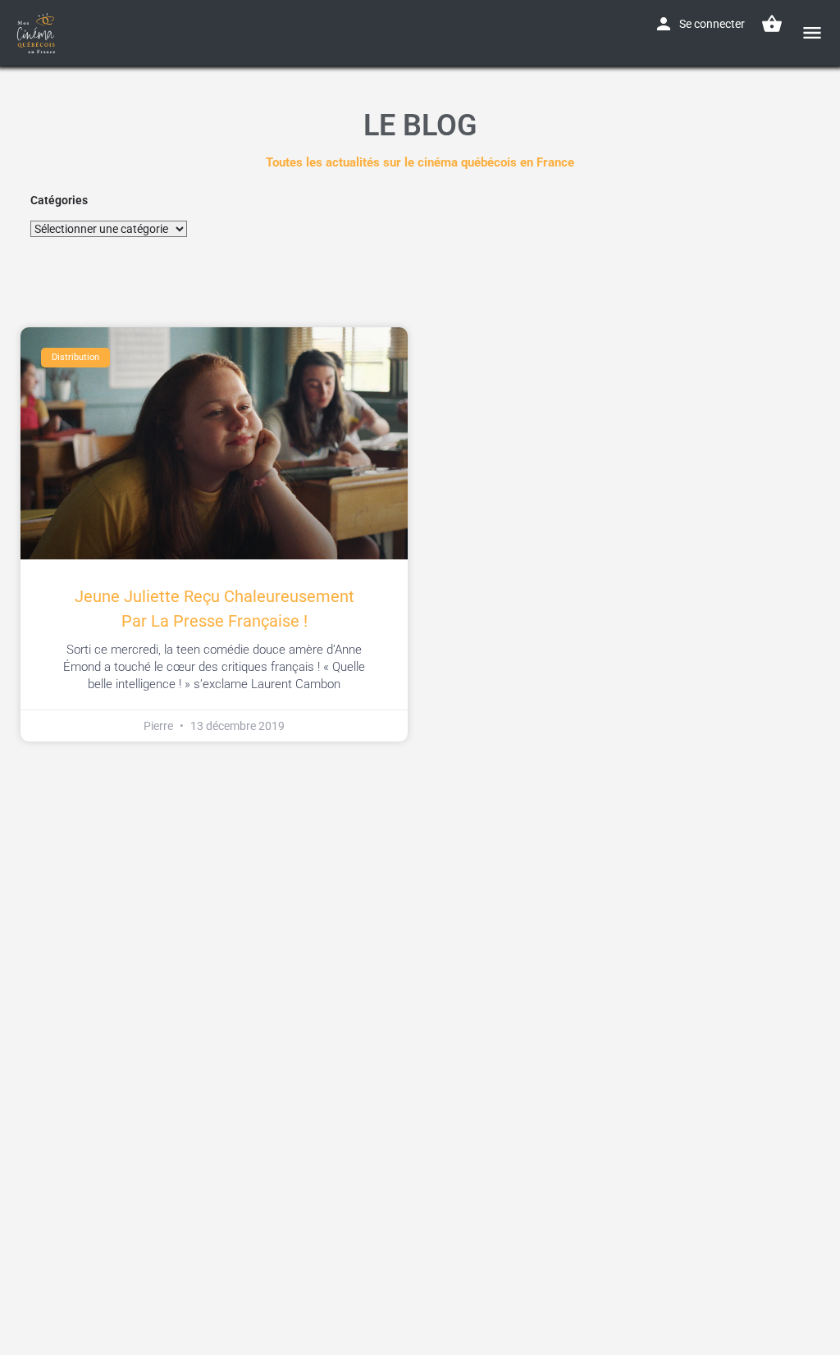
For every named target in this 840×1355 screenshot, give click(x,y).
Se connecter (712, 23)
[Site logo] (38, 32)
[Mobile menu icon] (812, 32)
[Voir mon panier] (772, 23)
